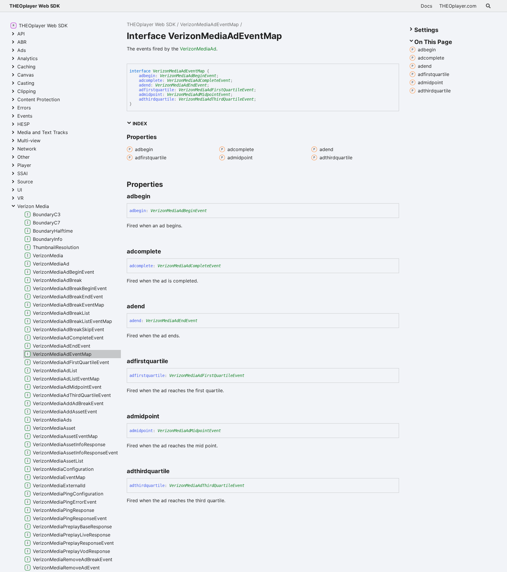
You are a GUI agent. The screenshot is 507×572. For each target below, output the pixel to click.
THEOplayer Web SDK (34, 6)
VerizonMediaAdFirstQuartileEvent (216, 89)
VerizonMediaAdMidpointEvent (198, 94)
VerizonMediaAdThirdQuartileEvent (216, 99)
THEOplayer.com (457, 6)
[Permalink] (155, 196)
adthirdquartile (156, 99)
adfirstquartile (156, 89)
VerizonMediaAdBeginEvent (188, 75)
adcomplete (150, 80)
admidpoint (150, 94)
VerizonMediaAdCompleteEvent (198, 80)
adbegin (147, 75)
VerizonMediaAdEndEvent (181, 85)
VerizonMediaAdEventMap (209, 24)
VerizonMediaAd (198, 49)
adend (145, 85)
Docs (426, 6)
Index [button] (139, 123)
